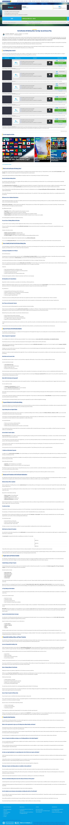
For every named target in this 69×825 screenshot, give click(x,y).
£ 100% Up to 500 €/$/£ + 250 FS (29, 19)
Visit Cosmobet (60, 63)
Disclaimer (5, 810)
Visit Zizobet (60, 99)
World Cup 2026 (27, 1)
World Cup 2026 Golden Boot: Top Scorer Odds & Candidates (58, 146)
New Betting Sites (36, 1)
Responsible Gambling (7, 809)
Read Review (16, 76)
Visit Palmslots (60, 110)
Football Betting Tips (55, 1)
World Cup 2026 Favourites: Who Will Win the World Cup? (16, 158)
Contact (5, 816)
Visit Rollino (60, 121)
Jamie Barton (11, 34)
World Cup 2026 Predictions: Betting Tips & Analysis (42, 159)
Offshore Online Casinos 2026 (57, 812)
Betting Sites (20, 1)
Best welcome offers (39, 809)
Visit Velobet (60, 88)
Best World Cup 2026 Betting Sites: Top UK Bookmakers (57, 159)
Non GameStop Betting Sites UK (57, 809)
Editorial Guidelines (7, 812)
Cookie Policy (6, 813)
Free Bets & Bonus (45, 1)
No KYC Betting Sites (55, 810)
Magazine (63, 1)
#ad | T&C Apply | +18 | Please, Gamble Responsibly (34, 21)
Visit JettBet (60, 76)
